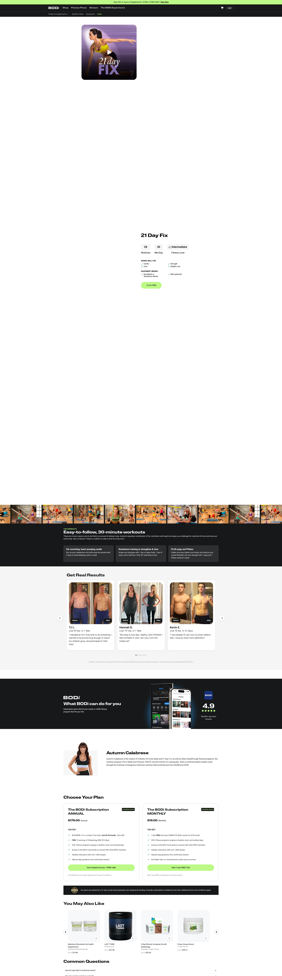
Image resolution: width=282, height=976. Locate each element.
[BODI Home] (53, 8)
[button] (136, 655)
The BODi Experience (113, 8)
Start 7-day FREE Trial (181, 868)
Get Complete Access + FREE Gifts (101, 868)
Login (229, 8)
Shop (65, 8)
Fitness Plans (79, 8)
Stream (93, 8)
